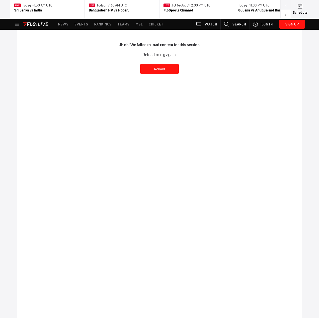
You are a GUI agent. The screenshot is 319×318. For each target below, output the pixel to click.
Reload (159, 69)
